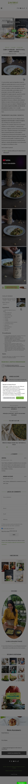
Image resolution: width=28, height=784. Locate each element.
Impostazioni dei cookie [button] (9, 397)
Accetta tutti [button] (20, 397)
